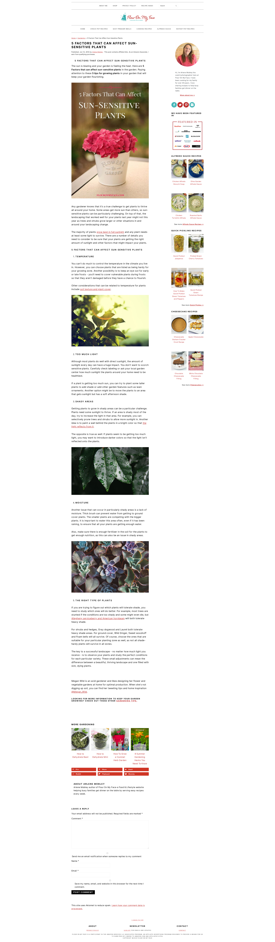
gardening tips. (126, 701)
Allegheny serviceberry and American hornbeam (98, 618)
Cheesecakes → (197, 385)
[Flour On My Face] (137, 23)
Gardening (81, 38)
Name (75, 861)
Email (75, 871)
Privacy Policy (92, 930)
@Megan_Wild (79, 691)
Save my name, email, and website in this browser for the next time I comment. (109, 885)
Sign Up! (127, 930)
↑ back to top (137, 920)
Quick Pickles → (197, 305)
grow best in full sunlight (110, 232)
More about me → (187, 95)
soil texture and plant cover (95, 289)
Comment (77, 818)
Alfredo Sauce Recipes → (193, 224)
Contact (182, 930)
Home (73, 38)
